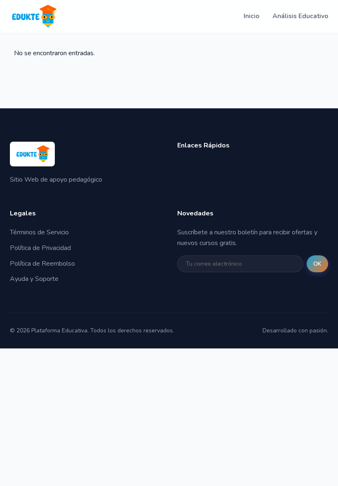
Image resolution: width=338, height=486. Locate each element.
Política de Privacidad (40, 247)
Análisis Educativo (300, 16)
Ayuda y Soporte (34, 278)
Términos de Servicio (39, 232)
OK (317, 264)
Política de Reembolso (42, 263)
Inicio (251, 16)
